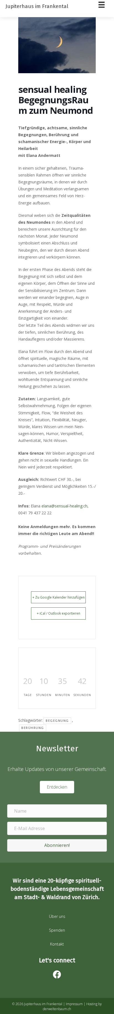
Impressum (74, 1004)
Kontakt (57, 944)
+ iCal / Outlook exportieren (58, 613)
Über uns (57, 916)
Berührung (32, 728)
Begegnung (57, 720)
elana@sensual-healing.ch (64, 506)
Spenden (57, 930)
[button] (57, 845)
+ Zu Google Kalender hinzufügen (58, 597)
